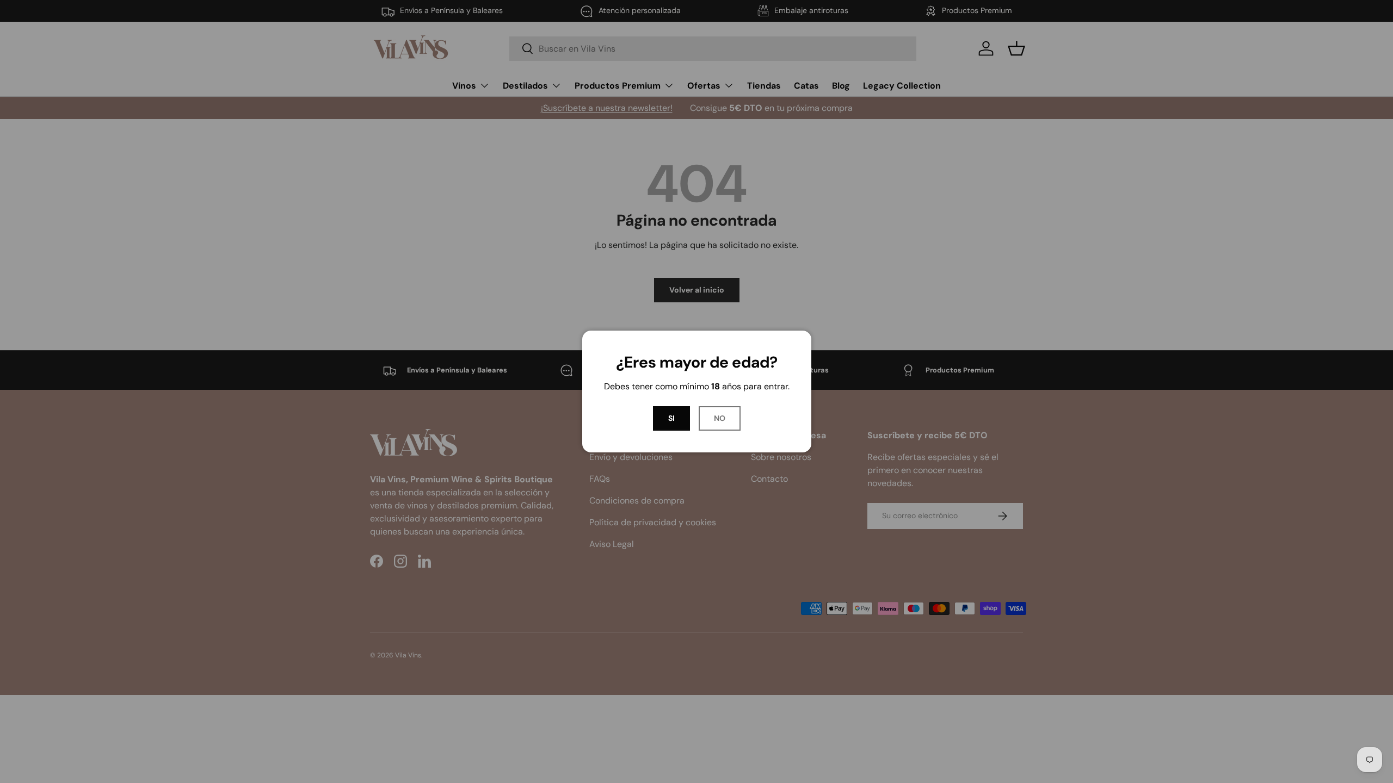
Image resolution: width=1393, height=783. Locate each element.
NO (719, 418)
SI (671, 418)
